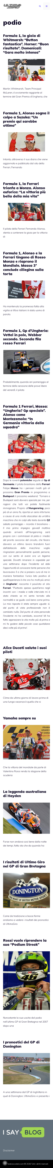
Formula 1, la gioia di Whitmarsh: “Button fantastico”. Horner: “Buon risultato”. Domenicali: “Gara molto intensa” (26, 43)
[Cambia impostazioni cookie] (4, 1163)
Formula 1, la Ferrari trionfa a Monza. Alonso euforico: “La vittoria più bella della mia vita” (24, 190)
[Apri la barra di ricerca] (40, 6)
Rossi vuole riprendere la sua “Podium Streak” (25, 942)
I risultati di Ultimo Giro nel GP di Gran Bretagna (24, 864)
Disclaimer (9, 1150)
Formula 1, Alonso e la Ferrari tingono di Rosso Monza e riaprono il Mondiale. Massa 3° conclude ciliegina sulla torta (24, 263)
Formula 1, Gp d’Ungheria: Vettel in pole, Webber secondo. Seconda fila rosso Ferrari (25, 336)
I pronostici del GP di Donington (21, 1044)
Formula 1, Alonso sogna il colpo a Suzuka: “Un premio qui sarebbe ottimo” (26, 119)
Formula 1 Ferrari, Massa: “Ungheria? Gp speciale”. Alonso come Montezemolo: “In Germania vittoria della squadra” (25, 416)
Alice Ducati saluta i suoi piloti (25, 650)
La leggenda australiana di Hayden (24, 793)
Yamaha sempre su (19, 718)
